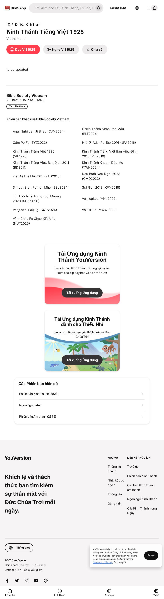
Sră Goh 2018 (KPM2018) (101, 187)
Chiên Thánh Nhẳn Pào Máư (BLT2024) (103, 131)
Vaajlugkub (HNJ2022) (99, 199)
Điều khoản (40, 565)
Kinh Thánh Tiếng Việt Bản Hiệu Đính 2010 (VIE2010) (109, 153)
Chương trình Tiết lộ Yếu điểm (23, 569)
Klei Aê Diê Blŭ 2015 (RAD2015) (37, 176)
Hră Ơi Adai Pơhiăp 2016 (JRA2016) (109, 143)
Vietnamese (15, 38)
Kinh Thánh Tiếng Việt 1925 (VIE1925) (33, 153)
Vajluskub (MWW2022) (99, 210)
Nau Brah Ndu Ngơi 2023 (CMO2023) (101, 176)
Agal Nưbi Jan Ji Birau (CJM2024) (39, 131)
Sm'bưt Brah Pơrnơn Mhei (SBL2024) (41, 187)
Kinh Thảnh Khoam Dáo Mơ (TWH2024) (102, 165)
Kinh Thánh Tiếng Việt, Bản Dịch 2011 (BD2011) (41, 165)
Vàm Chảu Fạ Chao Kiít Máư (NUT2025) (34, 221)
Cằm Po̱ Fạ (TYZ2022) (30, 143)
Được (151, 555)
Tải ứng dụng (118, 7)
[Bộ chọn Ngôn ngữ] (137, 8)
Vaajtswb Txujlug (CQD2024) (35, 210)
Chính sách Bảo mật (17, 565)
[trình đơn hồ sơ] (151, 8)
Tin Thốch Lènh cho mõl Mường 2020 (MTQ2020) (37, 198)
